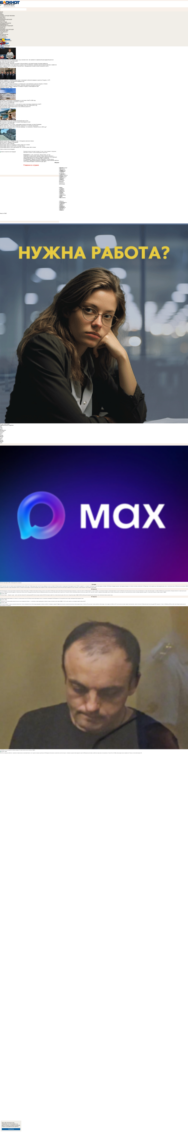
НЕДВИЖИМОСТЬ (4, 24)
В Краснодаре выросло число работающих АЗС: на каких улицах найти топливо (18, 147)
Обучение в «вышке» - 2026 (6, 87)
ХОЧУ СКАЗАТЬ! (4, 37)
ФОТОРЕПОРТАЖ (4, 34)
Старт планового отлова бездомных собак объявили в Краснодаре (84, 587)
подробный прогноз (4, 425)
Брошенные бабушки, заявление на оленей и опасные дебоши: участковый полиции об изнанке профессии (24, 63)
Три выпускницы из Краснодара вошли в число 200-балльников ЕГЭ (15, 106)
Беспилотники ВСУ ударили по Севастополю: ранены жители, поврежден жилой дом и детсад (22, 592)
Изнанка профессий (4, 47)
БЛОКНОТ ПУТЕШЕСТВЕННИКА (7, 15)
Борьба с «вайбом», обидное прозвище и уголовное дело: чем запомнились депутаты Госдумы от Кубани (23, 83)
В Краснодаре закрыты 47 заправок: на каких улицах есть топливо (15, 144)
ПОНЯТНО (11, 1129)
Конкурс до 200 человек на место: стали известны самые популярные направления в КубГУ (20, 104)
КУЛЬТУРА (2, 20)
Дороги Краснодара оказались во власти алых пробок (40, 590)
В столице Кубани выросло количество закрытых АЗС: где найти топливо (84, 592)
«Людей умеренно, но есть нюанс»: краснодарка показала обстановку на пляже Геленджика (20, 124)
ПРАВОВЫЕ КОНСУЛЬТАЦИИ (7, 29)
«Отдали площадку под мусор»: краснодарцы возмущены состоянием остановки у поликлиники (125, 586)
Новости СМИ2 (3, 213)
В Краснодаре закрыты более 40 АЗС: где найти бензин (12, 146)
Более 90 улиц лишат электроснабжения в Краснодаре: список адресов (97, 604)
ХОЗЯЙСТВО (3, 35)
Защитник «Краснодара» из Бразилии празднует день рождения (32, 587)
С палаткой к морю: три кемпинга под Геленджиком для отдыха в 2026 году (15, 586)
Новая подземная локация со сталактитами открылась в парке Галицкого (150, 592)
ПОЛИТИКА (2, 28)
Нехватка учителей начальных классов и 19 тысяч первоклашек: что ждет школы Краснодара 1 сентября (140, 590)
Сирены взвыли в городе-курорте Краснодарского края (66, 586)
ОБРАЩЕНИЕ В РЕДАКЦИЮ (6, 25)
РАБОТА (8, 39)
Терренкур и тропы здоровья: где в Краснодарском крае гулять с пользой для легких (159, 586)
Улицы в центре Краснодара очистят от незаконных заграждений (40, 598)
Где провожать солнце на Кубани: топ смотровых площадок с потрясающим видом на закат (103, 590)
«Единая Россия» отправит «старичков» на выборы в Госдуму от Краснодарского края (19, 86)
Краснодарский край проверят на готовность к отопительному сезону (14, 598)
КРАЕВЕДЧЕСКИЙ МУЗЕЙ (6, 19)
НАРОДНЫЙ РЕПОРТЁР (5, 23)
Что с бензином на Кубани (6, 128)
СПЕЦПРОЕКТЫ (3, 32)
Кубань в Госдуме (4, 67)
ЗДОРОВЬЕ (2, 17)
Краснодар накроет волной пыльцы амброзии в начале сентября (42, 586)
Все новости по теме (4, 62)
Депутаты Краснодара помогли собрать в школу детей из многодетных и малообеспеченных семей (117, 592)
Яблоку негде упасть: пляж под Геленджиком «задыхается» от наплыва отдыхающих (19, 125)
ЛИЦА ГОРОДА (3, 22)
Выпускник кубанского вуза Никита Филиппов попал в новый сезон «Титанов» (55, 592)
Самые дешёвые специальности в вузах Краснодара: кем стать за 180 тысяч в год (18, 105)
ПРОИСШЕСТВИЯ (4, 30)
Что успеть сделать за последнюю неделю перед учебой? (75, 601)
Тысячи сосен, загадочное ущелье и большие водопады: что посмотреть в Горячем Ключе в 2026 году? (23, 126)
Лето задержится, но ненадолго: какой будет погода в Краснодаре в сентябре (92, 586)
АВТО (1, 13)
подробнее (11, 425)
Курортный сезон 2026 (5, 107)
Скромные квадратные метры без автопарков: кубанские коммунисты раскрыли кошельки (20, 85)
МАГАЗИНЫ (7, 45)
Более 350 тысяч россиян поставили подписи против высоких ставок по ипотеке (127, 604)
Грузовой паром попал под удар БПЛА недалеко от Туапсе (153, 604)
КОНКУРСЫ (2, 18)
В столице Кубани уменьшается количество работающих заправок (58, 587)
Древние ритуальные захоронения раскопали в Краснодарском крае (70, 604)
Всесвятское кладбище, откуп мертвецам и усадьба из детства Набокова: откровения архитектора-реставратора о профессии (28, 64)
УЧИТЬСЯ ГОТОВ (7, 40)
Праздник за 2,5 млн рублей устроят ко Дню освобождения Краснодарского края (69, 598)
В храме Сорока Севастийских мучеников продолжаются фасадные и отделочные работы (68, 590)
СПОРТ (1, 33)
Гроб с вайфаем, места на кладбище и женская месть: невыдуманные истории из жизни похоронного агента (24, 66)
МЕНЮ (1, 12)
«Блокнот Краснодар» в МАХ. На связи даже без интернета (10, 582)
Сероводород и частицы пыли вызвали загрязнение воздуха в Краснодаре (15, 590)
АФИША (2, 14)
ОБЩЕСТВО (3, 27)
